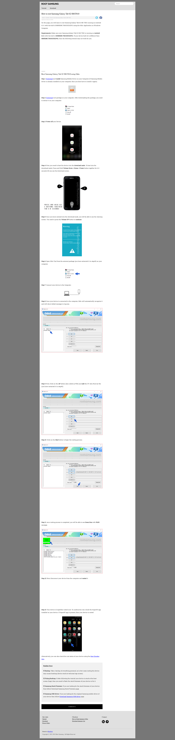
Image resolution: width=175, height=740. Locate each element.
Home (43, 17)
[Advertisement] (72, 55)
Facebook (101, 17)
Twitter (96, 17)
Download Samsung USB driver (70, 696)
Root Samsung (50, 4)
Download (53, 8)
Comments (72, 706)
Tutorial (43, 8)
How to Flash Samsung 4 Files (80, 719)
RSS (103, 721)
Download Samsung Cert (78, 721)
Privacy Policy (46, 723)
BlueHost (50, 731)
